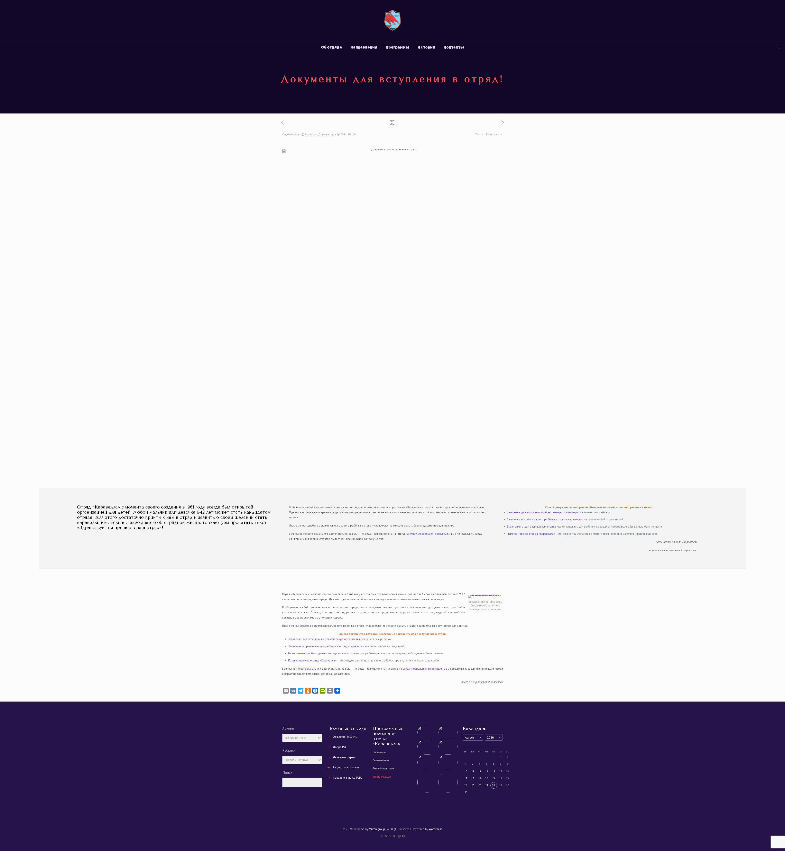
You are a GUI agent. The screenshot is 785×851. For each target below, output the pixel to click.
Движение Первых (345, 757)
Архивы (288, 728)
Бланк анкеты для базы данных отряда (531, 526)
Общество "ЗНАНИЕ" (345, 737)
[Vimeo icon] (386, 836)
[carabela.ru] (392, 20)
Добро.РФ (339, 747)
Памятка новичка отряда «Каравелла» (531, 534)
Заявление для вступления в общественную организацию (543, 512)
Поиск (287, 772)
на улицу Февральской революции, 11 (430, 534)
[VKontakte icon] (398, 836)
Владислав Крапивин (346, 767)
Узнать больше (381, 776)
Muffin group (377, 829)
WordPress (435, 829)
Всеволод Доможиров (319, 134)
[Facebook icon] (381, 836)
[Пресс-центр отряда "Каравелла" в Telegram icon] (403, 836)
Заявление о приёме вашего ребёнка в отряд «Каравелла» (545, 519)
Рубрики (288, 750)
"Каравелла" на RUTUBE (347, 777)
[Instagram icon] (394, 836)
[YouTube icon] (390, 836)
